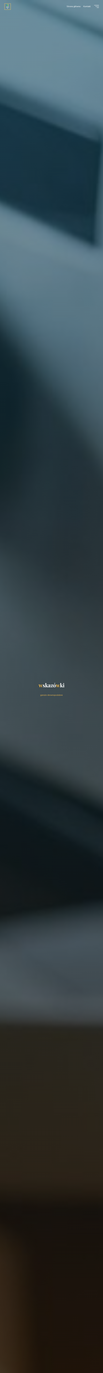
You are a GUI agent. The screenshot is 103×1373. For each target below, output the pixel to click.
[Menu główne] (96, 6)
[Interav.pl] (7, 6)
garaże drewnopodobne (51, 695)
